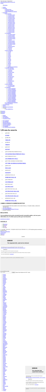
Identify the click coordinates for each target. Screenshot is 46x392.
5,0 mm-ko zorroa (11, 26)
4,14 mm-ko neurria (11, 44)
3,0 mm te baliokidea (12, 92)
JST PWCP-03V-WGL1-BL (12, 191)
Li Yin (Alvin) (3, 232)
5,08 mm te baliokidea (12, 99)
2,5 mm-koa (10, 73)
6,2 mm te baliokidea (12, 100)
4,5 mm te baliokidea (12, 98)
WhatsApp (2, 233)
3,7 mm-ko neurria (11, 41)
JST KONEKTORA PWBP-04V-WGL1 (15, 154)
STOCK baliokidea (9, 84)
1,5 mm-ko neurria (11, 35)
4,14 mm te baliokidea (12, 96)
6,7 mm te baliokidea (12, 101)
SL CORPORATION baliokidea (11, 102)
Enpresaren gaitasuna (9, 10)
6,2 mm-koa (10, 82)
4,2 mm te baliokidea (12, 97)
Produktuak (5, 12)
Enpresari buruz (8, 9)
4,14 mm (9, 60)
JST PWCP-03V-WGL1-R (11, 196)
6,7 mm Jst (10, 49)
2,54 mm (9, 56)
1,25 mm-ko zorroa (11, 14)
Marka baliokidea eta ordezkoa (11, 11)
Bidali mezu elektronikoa (5, 231)
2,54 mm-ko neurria (11, 37)
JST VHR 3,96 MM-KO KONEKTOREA (15, 163)
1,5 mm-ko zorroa (11, 15)
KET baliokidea (8, 13)
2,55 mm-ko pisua (11, 85)
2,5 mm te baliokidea (12, 91)
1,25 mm (9, 51)
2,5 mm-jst (10, 39)
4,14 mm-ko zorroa (11, 23)
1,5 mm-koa (10, 70)
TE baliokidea (8, 87)
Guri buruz (5, 8)
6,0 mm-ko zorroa (11, 28)
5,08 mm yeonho (11, 80)
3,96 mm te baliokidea (12, 95)
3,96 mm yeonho (11, 76)
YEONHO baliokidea (9, 67)
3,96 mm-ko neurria (11, 43)
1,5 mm (9, 52)
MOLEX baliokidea (9, 50)
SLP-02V (7, 149)
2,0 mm (9, 53)
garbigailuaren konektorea (12, 66)
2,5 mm (9, 54)
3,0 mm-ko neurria (11, 40)
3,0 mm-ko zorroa (11, 20)
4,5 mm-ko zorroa (11, 25)
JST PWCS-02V (9, 186)
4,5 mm (9, 62)
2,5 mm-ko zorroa (11, 19)
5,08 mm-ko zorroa (11, 27)
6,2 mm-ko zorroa (11, 30)
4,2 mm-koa (10, 78)
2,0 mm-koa (10, 71)
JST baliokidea (8, 33)
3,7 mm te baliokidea (12, 93)
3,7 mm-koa (10, 75)
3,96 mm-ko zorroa (11, 22)
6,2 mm (9, 64)
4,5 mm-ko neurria (11, 46)
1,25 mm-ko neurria (11, 34)
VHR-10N (7, 140)
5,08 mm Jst (10, 47)
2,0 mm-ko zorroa (11, 17)
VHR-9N (7, 144)
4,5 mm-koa (10, 79)
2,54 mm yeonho (11, 72)
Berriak (4, 105)
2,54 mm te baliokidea (12, 90)
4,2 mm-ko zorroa (11, 24)
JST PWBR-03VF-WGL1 (11, 158)
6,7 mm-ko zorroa (11, 31)
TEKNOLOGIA (6, 104)
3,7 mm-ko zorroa (11, 21)
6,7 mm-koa (10, 83)
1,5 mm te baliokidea (12, 88)
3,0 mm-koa (10, 74)
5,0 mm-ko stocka (11, 86)
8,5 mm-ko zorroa (11, 32)
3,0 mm (9, 57)
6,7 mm (9, 65)
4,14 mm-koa (10, 77)
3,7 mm (9, 58)
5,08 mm (9, 63)
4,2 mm (9, 61)
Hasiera (4, 7)
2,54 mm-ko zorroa (11, 18)
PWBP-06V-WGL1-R (10, 177)
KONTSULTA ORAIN (5, 219)
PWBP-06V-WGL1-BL (11, 200)
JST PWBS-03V (9, 182)
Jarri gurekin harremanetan (8, 106)
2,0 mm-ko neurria (11, 36)
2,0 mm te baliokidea (12, 89)
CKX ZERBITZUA (9, 109)
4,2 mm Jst (10, 45)
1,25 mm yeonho (11, 69)
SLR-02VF (8, 172)
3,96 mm (9, 59)
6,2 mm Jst (10, 48)
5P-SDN (7, 135)
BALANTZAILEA (9, 103)
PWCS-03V (8, 168)
